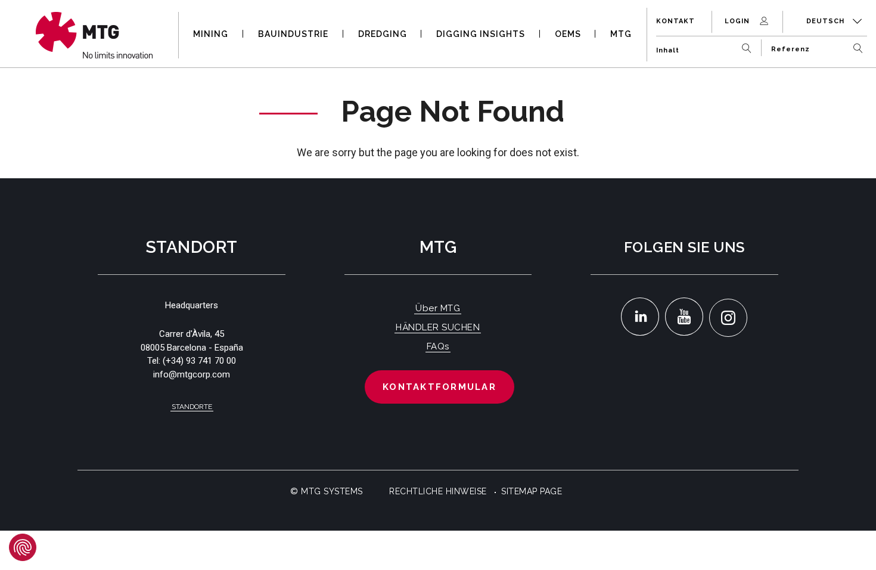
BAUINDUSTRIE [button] (293, 34)
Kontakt (675, 21)
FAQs (438, 346)
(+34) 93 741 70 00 (199, 360)
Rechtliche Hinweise (438, 491)
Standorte (192, 406)
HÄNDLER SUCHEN (438, 327)
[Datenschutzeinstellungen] (22, 547)
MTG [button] (621, 34)
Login (738, 21)
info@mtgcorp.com (191, 374)
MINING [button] (210, 34)
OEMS (568, 34)
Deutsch (826, 21)
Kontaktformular (439, 387)
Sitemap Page (531, 491)
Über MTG (437, 308)
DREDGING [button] (382, 34)
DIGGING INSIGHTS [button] (480, 34)
